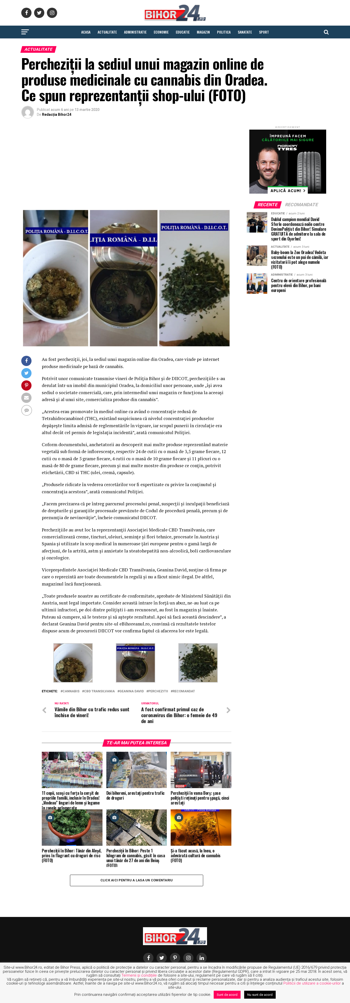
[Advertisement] (126, 165)
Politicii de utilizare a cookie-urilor (312, 983)
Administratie (135, 32)
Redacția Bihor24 (56, 114)
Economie (161, 32)
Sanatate (245, 32)
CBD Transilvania (99, 691)
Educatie (183, 32)
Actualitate (107, 32)
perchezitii (158, 691)
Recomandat (184, 691)
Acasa (85, 32)
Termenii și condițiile (139, 975)
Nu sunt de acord (260, 995)
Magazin (203, 32)
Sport (264, 32)
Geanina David (131, 691)
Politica (224, 32)
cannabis (71, 691)
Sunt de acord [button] (227, 995)
